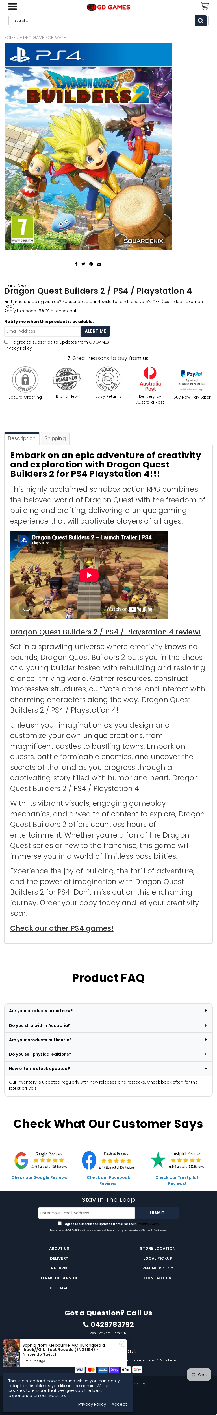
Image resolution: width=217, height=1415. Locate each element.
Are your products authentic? (40, 1040)
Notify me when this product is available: (49, 321)
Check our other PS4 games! (62, 928)
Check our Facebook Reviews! (108, 1180)
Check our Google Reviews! (40, 1177)
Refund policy (157, 1268)
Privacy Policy (18, 348)
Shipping (55, 438)
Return (59, 1268)
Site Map (59, 1288)
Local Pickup (158, 1258)
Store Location (157, 1248)
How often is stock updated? (39, 1068)
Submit (156, 1212)
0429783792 (112, 1325)
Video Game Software (43, 37)
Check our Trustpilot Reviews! (177, 1180)
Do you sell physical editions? (40, 1054)
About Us (59, 1248)
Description (22, 438)
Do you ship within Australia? (39, 1025)
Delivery (59, 1258)
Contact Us (157, 1278)
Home (10, 37)
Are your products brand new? (41, 1011)
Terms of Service (59, 1278)
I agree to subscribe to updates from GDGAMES (111, 1224)
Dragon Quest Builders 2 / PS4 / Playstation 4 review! (105, 632)
